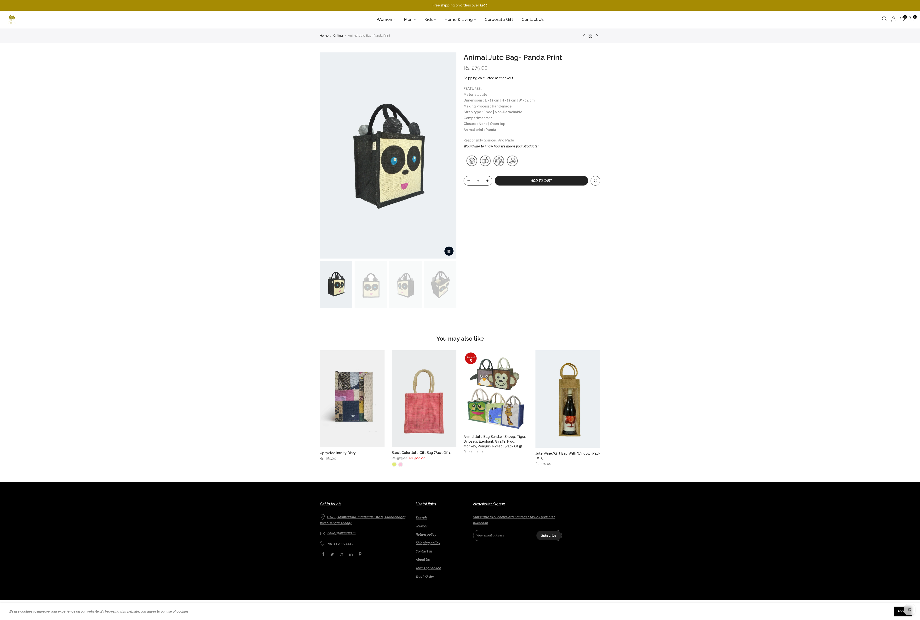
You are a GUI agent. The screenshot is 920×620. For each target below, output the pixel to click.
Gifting (338, 35)
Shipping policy (428, 543)
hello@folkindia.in (342, 533)
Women (384, 19)
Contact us (424, 551)
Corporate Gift (499, 19)
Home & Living (459, 19)
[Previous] (328, 155)
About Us (423, 560)
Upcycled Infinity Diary (338, 453)
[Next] (448, 155)
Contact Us (533, 19)
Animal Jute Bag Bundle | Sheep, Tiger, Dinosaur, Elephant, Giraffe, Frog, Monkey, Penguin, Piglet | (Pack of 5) (495, 441)
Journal (421, 526)
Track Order (425, 576)
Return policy (426, 534)
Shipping (470, 78)
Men (408, 19)
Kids (429, 19)
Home (324, 35)
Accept (902, 611)
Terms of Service (428, 568)
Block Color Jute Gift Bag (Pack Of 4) (422, 453)
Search (421, 518)
